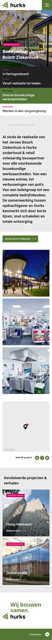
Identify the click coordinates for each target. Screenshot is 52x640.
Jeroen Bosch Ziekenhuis (18, 238)
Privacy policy (35, 634)
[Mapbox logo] (8, 449)
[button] (26, 427)
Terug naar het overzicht (21, 125)
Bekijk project (13, 530)
